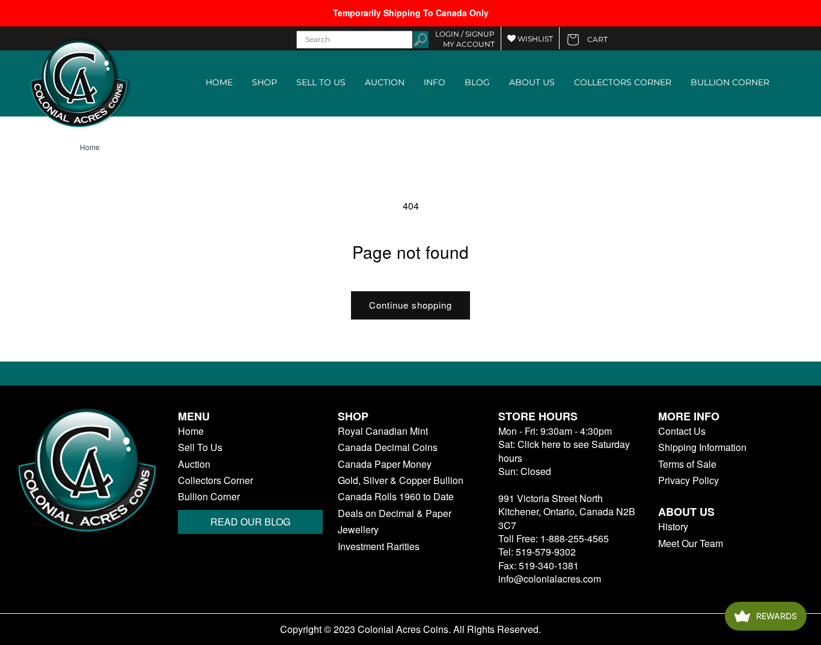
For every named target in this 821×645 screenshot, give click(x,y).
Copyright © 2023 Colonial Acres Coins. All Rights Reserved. (410, 629)
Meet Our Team (690, 543)
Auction (194, 464)
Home (90, 147)
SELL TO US (321, 82)
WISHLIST (534, 38)
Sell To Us (200, 447)
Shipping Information (702, 447)
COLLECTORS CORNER (622, 82)
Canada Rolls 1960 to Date (396, 496)
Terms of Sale (687, 464)
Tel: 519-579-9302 (537, 552)
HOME (219, 82)
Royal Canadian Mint (383, 431)
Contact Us (682, 431)
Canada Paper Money (385, 464)
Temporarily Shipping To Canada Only (411, 13)
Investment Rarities (379, 546)
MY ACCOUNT (469, 44)
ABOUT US (532, 82)
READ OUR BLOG (250, 521)
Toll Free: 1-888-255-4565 (553, 538)
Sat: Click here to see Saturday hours (564, 450)
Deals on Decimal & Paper (394, 513)
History (673, 526)
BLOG (477, 82)
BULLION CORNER (730, 82)
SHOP (264, 82)
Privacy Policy (688, 480)
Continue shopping (410, 304)
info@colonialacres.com (549, 579)
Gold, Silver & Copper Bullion (400, 480)
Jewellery (358, 529)
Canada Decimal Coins (388, 447)
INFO (434, 82)
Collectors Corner (215, 480)
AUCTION (384, 82)
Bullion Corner (209, 496)
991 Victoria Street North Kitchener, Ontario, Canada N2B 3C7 (566, 511)
